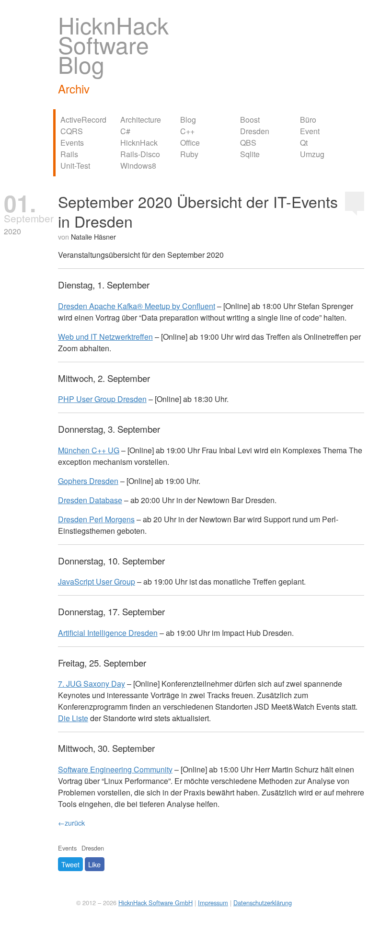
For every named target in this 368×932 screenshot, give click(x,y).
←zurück (71, 822)
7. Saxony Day (91, 683)
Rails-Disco (140, 154)
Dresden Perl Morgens (96, 519)
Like (94, 864)
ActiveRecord (83, 119)
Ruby (189, 154)
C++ (187, 131)
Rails (69, 154)
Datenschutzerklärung (262, 902)
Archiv (74, 88)
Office (190, 142)
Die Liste (73, 718)
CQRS (71, 131)
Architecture (140, 119)
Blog (188, 119)
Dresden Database (90, 500)
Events (72, 142)
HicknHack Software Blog (113, 44)
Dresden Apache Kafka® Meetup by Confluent (136, 305)
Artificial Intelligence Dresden (108, 632)
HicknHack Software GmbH (155, 902)
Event (310, 131)
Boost (250, 119)
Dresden (254, 131)
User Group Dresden (102, 398)
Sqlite (250, 154)
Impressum (213, 902)
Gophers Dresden (88, 480)
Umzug (312, 154)
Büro (308, 119)
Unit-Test (75, 165)
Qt (304, 142)
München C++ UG (88, 450)
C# (125, 131)
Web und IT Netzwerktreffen (105, 336)
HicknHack (139, 142)
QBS (248, 142)
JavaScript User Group (96, 581)
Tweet (70, 864)
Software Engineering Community (115, 769)
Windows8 (138, 165)
